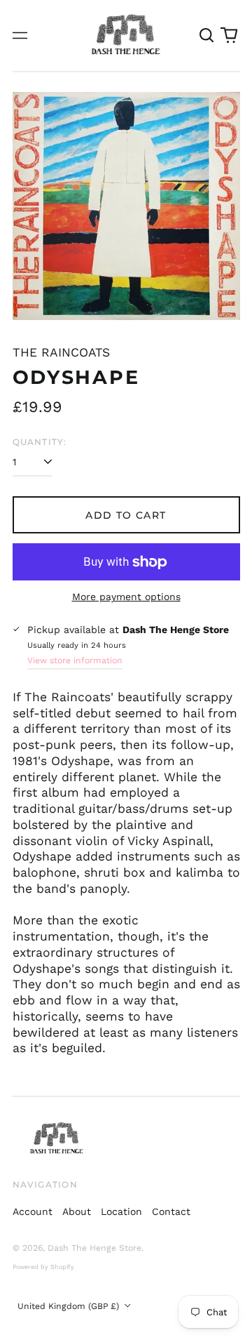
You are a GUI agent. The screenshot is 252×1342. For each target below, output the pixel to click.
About (76, 1211)
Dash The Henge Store (94, 1248)
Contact (171, 1211)
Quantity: (40, 442)
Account (32, 1211)
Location (121, 1211)
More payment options (126, 596)
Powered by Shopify (43, 1266)
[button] (207, 36)
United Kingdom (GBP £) (70, 1306)
